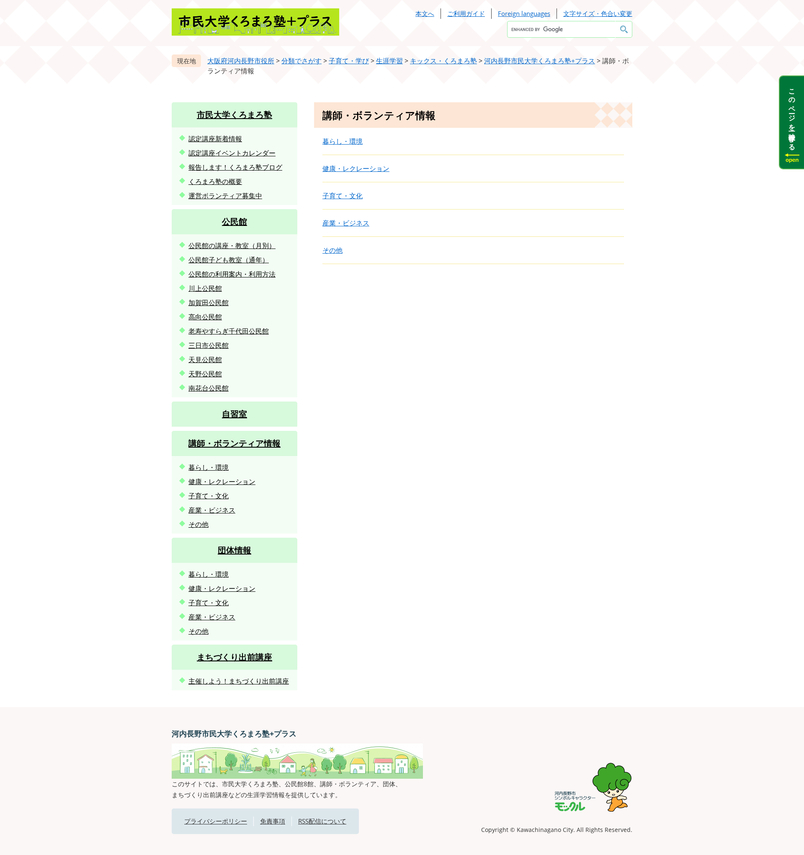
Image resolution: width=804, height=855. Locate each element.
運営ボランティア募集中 (225, 195)
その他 (332, 250)
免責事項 (272, 821)
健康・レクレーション (355, 168)
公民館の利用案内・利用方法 (232, 274)
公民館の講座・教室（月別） (232, 245)
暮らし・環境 (342, 141)
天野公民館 (205, 373)
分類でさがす (301, 60)
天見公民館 (205, 359)
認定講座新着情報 (215, 138)
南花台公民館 (208, 388)
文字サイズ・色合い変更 (597, 13)
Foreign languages (524, 13)
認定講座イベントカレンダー (232, 153)
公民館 (234, 221)
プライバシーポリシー (215, 821)
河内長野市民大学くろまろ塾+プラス (539, 60)
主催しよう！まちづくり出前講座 (238, 681)
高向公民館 (205, 316)
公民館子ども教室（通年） (228, 259)
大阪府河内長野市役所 (240, 60)
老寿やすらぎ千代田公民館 (228, 331)
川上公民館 (205, 288)
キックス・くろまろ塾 (443, 60)
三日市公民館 (208, 345)
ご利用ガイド (466, 13)
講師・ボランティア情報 (234, 443)
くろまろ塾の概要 (215, 181)
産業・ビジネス (345, 223)
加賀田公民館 (208, 302)
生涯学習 (389, 60)
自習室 (234, 414)
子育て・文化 (342, 195)
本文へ (424, 13)
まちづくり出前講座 (234, 657)
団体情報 (234, 550)
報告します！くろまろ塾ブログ (235, 167)
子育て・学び (349, 60)
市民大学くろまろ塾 (234, 114)
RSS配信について (322, 821)
